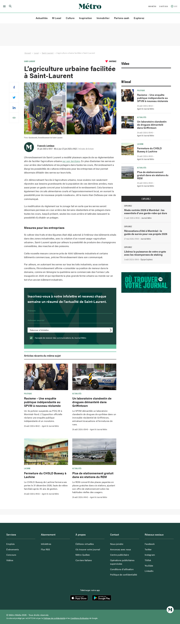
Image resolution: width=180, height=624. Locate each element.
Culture (70, 18)
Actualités (42, 18)
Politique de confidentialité (123, 574)
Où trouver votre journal (88, 549)
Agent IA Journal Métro (50, 426)
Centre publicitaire (119, 554)
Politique (28, 393)
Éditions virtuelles (85, 544)
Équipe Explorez (147, 259)
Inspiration (85, 18)
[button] (4, 6)
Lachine (27, 468)
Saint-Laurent (47, 52)
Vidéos (9, 560)
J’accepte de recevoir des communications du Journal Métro (60, 337)
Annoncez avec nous (120, 549)
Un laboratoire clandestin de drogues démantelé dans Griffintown (92, 402)
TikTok (148, 560)
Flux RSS (45, 549)
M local (126, 81)
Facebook (150, 544)
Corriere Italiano (84, 560)
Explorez (139, 18)
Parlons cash (121, 18)
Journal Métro (146, 217)
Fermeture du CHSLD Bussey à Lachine (45, 475)
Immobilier (103, 18)
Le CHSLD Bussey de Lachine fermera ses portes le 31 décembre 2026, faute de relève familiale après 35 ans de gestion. (46, 485)
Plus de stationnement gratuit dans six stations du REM (92, 475)
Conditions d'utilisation (79, 618)
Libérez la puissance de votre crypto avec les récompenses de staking (145, 253)
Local (36, 52)
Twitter (148, 549)
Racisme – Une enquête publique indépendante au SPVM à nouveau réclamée (42, 402)
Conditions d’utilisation (122, 569)
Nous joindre (116, 544)
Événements (12, 549)
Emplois (10, 544)
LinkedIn (149, 571)
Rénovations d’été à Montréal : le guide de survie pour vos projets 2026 (145, 232)
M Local (56, 18)
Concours (11, 554)
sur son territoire (71, 161)
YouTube (149, 565)
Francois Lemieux (45, 146)
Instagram (150, 554)
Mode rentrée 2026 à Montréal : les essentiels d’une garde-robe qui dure (145, 211)
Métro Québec (83, 554)
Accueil (27, 52)
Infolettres (46, 544)
